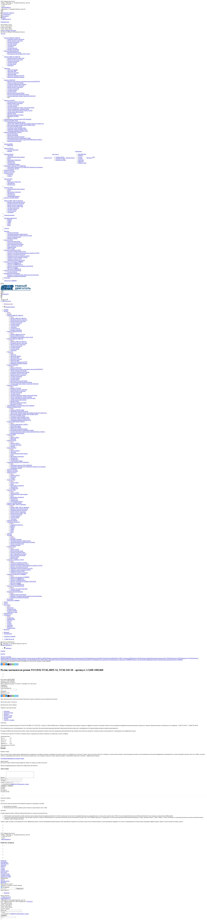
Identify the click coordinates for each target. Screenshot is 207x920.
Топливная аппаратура (16, 525)
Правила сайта (5, 871)
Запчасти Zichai (14, 549)
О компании (10, 618)
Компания (3, 860)
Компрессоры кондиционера (18, 594)
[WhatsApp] (13, 664)
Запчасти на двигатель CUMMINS (19, 577)
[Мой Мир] (6, 664)
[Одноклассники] (4, 664)
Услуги (3, 879)
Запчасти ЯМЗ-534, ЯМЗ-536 (18, 341)
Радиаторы (167, 659)
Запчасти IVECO (15, 475)
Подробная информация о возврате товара (12, 758)
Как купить (10, 607)
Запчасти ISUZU (15, 443)
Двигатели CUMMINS (176, 659)
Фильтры (12, 538)
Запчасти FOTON (177, 658)
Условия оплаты (5, 873)
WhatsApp (8, 648)
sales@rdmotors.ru (6, 7)
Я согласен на (16, 784)
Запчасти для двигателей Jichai (18, 588)
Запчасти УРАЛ (14, 493)
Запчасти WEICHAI (15, 367)
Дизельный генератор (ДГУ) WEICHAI (21, 465)
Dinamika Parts (4, 863)
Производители (5, 881)
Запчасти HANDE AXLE (17, 410)
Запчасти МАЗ (14, 482)
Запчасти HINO (14, 437)
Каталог (9, 314)
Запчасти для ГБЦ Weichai (28, 659)
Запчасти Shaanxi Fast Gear (17, 334)
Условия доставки (6, 875)
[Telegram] (17, 664)
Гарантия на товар (6, 876)
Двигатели (13, 354)
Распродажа (5, 887)
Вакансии (3, 882)
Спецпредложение (60, 659)
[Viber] (11, 664)
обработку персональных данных (20, 784)
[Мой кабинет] (1, 296)
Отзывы (3, 869)
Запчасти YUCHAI (15, 388)
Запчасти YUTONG (187, 658)
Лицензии (3, 865)
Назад (8, 312)
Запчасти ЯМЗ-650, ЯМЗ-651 (18, 318)
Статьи (3, 868)
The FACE (30, 901)
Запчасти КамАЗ (15, 450)
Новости (3, 866)
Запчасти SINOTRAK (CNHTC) (19, 424)
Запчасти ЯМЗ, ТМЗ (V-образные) (19, 507)
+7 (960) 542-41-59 (6, 19)
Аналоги (79, 659)
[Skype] (15, 664)
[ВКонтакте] (2, 664)
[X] (8, 664)
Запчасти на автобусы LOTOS (18, 562)
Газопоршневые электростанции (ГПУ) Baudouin (78, 658)
